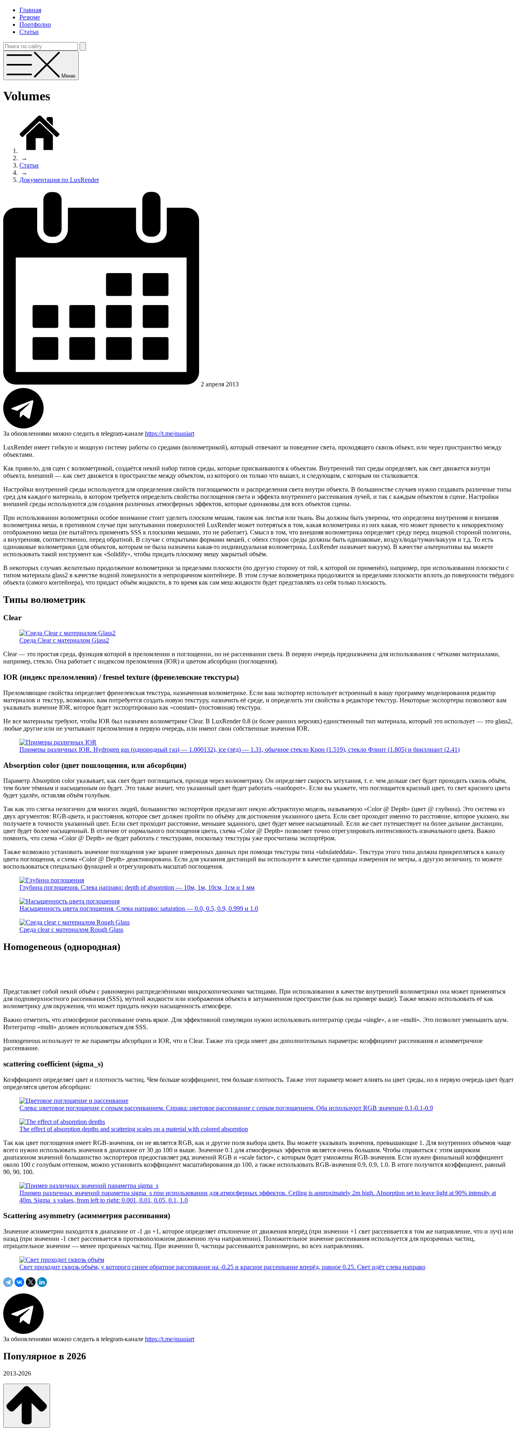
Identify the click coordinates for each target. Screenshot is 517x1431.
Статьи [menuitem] (29, 31)
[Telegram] (8, 1282)
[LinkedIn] (42, 1282)
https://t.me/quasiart (169, 433)
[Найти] (83, 46)
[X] (31, 1282)
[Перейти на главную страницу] (39, 150)
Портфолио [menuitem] (35, 24)
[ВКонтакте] (19, 1282)
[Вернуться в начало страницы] (26, 1406)
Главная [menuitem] (30, 9)
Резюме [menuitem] (29, 17)
